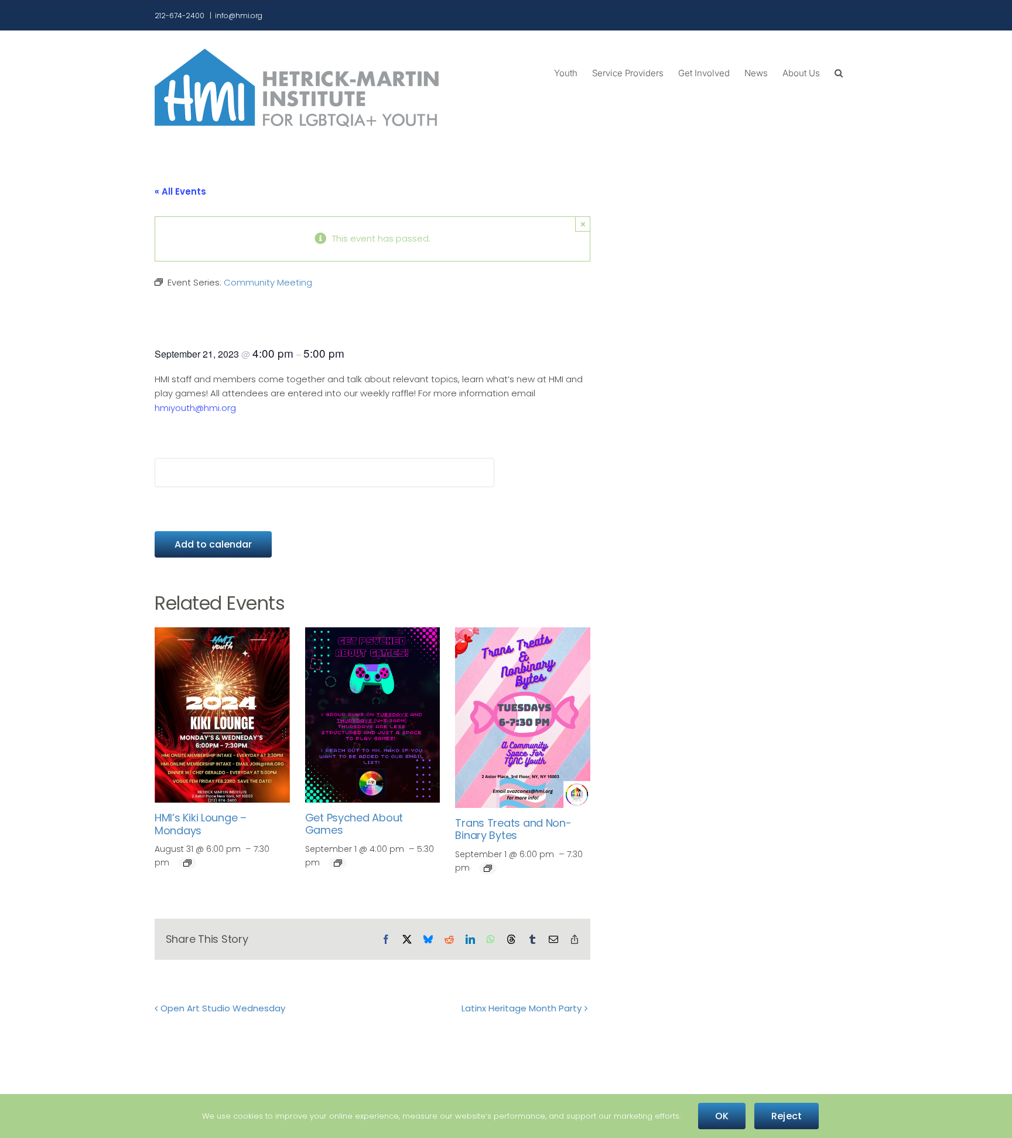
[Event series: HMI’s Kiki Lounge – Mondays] (187, 863)
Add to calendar (213, 544)
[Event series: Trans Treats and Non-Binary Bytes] (488, 868)
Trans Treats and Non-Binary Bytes (513, 829)
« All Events (180, 191)
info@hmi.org (238, 16)
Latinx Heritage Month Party (521, 1008)
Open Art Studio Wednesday (222, 1008)
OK (722, 1116)
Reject (786, 1116)
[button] (839, 72)
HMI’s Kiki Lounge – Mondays (201, 824)
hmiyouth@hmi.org (195, 408)
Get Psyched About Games (354, 824)
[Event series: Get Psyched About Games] (338, 863)
